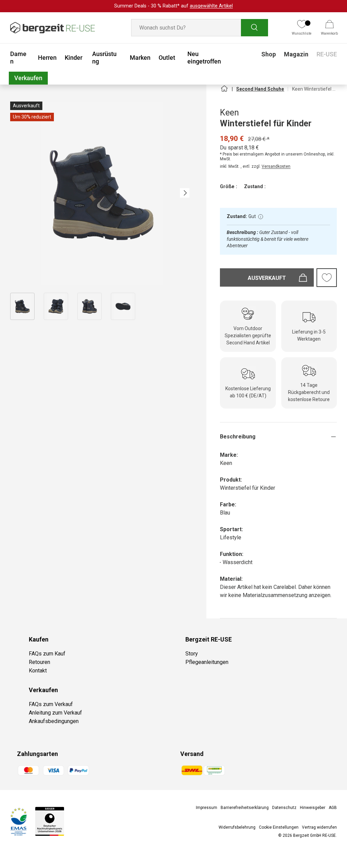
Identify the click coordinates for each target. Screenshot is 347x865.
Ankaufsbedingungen (54, 721)
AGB (333, 807)
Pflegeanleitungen (206, 662)
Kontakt (38, 670)
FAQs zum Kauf (47, 653)
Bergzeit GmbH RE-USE (314, 835)
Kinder (73, 57)
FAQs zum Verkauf (51, 704)
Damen (18, 57)
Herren (47, 57)
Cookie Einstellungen (279, 827)
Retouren (39, 662)
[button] (329, 27)
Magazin (296, 54)
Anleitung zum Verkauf (55, 712)
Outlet (167, 57)
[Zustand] (260, 216)
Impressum (206, 807)
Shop (268, 54)
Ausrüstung (104, 57)
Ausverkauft (267, 278)
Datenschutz (284, 807)
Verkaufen (28, 78)
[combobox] (199, 27)
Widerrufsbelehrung (237, 827)
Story (191, 653)
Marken (140, 57)
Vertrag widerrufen (319, 827)
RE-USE (327, 54)
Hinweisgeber (312, 807)
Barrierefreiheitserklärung (245, 807)
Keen (229, 113)
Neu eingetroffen (204, 57)
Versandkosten (276, 166)
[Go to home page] (224, 91)
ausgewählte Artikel (211, 6)
